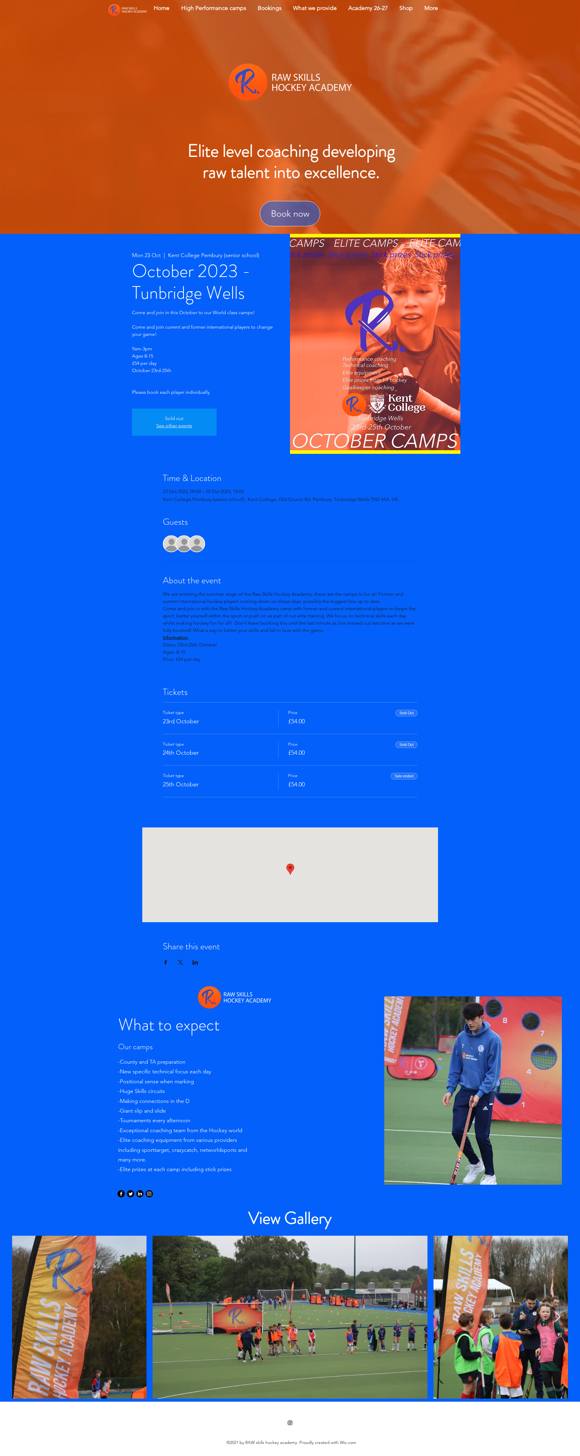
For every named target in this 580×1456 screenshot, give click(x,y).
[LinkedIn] (139, 1193)
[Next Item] (557, 1317)
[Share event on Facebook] (166, 962)
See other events (174, 426)
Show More (175, 670)
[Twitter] (130, 1193)
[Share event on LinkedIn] (195, 962)
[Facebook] (121, 1193)
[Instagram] (149, 1193)
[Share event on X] (180, 962)
